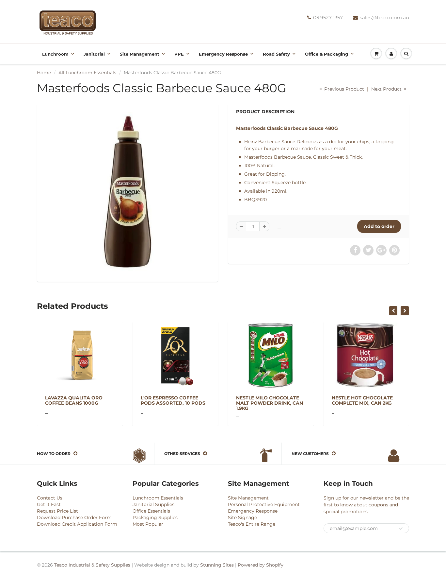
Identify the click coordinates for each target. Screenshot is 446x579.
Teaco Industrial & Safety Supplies (92, 565)
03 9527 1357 (328, 17)
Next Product (387, 89)
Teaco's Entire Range (251, 524)
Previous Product (343, 89)
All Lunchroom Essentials (87, 73)
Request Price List (57, 511)
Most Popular (148, 524)
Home (44, 73)
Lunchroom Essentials (158, 498)
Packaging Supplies (155, 517)
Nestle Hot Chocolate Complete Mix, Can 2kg (362, 400)
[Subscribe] (401, 528)
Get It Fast (49, 504)
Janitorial (94, 54)
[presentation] (393, 310)
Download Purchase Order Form (74, 517)
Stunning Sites (217, 565)
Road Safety (276, 54)
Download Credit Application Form (77, 524)
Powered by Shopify (260, 565)
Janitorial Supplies (153, 504)
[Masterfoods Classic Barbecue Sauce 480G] (127, 191)
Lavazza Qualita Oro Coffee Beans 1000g (74, 400)
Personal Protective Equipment (264, 504)
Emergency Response (223, 54)
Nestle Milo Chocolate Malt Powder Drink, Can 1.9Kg (269, 403)
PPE (179, 54)
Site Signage (242, 517)
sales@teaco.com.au (384, 17)
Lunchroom (55, 54)
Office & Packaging (326, 54)
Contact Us (49, 498)
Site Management (139, 54)
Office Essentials (151, 511)
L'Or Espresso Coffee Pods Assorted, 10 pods (173, 400)
